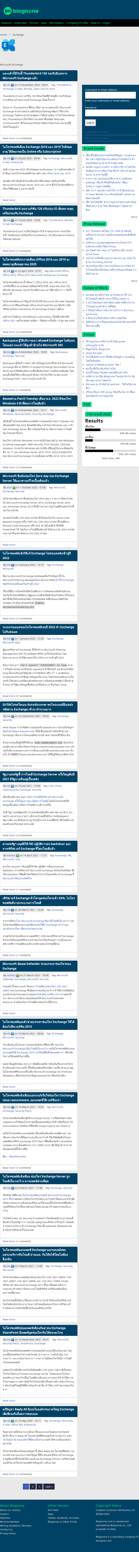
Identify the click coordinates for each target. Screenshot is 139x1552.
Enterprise (17, 162)
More (134, 217)
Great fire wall (94, 353)
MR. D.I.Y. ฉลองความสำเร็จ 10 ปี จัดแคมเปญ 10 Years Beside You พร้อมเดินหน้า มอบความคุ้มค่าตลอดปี (110, 194)
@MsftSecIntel (17, 1156)
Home (3, 34)
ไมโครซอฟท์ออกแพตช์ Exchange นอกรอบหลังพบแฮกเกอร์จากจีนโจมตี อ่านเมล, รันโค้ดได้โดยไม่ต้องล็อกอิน (35, 1254)
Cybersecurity (10, 789)
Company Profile (77, 23)
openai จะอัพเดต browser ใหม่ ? (103, 364)
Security (19, 355)
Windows (8, 414)
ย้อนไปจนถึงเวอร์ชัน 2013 (46, 994)
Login (106, 23)
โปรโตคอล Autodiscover (21, 731)
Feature (7, 23)
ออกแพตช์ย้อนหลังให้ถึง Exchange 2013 (42, 924)
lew (9, 352)
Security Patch (23, 414)
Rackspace (61, 352)
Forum (34, 23)
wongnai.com (103, 1540)
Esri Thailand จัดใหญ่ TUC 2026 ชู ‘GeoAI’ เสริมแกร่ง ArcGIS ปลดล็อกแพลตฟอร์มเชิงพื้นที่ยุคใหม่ (110, 234)
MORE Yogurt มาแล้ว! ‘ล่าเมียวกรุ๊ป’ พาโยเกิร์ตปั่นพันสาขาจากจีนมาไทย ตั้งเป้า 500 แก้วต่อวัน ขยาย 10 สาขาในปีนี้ (110, 170)
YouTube (74, 1517)
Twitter (51, 1517)
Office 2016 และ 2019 (59, 173)
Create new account (96, 132)
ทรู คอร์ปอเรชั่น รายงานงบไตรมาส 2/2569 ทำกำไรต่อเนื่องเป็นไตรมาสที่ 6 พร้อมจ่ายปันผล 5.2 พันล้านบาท (111, 269)
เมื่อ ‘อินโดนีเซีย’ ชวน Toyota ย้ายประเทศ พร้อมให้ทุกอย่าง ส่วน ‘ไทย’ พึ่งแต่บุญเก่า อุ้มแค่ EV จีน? (111, 205)
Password (90, 107)
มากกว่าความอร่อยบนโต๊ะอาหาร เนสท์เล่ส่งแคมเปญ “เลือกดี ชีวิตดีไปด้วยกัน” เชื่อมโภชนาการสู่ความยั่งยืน (109, 182)
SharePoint (26, 1343)
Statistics (5, 1517)
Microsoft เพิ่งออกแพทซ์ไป (17, 878)
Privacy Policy (8, 1533)
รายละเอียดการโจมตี (36, 801)
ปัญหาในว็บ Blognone (98, 349)
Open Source (40, 88)
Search (95, 23)
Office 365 (17, 1424)
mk (8, 84)
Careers (4, 1514)
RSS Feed (53, 1510)
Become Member (9, 1521)
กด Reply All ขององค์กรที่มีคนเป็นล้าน (23, 1439)
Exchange (8, 88)
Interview (21, 23)
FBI (69, 855)
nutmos (11, 855)
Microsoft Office (59, 271)
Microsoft (66, 158)
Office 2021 (9, 320)
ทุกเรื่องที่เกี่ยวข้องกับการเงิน (101, 368)
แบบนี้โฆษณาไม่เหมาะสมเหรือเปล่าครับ (107, 372)
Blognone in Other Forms (62, 1521)
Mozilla (28, 88)
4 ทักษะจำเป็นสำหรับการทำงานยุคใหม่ (106, 318)
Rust (52, 88)
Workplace (56, 23)
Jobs (44, 23)
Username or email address (101, 89)
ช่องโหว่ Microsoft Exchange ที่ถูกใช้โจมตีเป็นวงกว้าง (41, 920)
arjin (9, 487)
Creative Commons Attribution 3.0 (115, 1510)
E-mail (18, 88)
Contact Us (6, 1529)
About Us (5, 1510)
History (16, 1510)
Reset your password (97, 138)
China (58, 785)
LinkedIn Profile (105, 1529)
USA (50, 785)
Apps (51, 1514)
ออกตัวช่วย (9, 928)
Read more (9, 138)
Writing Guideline (10, 1525)
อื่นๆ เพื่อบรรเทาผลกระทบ (29, 928)
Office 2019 (23, 275)
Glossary (26, 1525)
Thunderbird (63, 84)
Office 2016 (9, 275)
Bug (17, 642)
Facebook (62, 1517)
